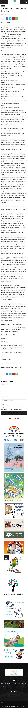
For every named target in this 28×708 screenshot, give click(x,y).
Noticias (3, 5)
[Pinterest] (13, 18)
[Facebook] (7, 18)
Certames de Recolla (18, 367)
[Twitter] (10, 18)
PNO (5, 14)
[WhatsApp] (16, 18)
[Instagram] (15, 695)
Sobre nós (3, 686)
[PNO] (2, 14)
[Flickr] (12, 695)
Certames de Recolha (9, 367)
